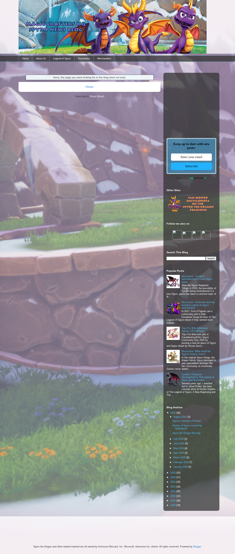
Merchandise (104, 58)
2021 (173, 491)
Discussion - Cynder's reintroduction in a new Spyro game (197, 279)
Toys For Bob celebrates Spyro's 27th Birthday (195, 329)
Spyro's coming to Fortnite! (186, 420)
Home (25, 58)
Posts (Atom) (97, 96)
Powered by (182, 178)
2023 (173, 482)
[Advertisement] (191, 99)
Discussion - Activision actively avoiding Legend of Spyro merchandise (198, 305)
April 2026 (179, 452)
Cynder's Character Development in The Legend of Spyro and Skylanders (198, 377)
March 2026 (180, 457)
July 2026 (178, 439)
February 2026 (181, 462)
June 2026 (179, 443)
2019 (173, 500)
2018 (173, 505)
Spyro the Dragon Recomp (186, 433)
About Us (41, 58)
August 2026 (180, 416)
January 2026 (180, 466)
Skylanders (84, 58)
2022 (173, 486)
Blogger (197, 546)
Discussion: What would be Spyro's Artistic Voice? (196, 353)
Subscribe (191, 166)
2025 (173, 472)
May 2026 (179, 448)
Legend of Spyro (62, 58)
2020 (173, 496)
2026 (173, 412)
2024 (173, 477)
